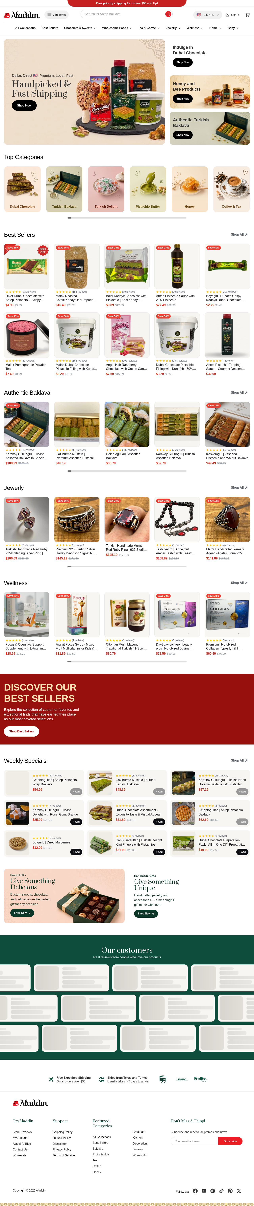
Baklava (98, 1148)
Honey (97, 1172)
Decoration (140, 1143)
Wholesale (19, 1155)
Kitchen (137, 1137)
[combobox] (127, 14)
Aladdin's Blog (22, 1143)
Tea (95, 1160)
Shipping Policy (63, 1132)
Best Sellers (49, 28)
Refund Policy (62, 1137)
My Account (20, 1137)
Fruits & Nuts (101, 1154)
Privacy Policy (62, 1149)
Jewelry (138, 1149)
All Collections (25, 28)
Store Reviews (22, 1132)
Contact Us (20, 1149)
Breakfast (139, 1131)
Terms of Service (64, 1155)
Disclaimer (60, 1143)
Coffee (97, 1166)
